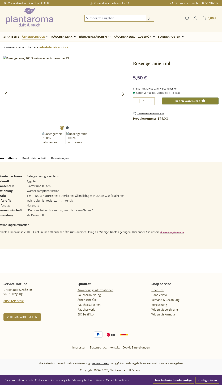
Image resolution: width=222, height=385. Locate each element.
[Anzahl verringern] (136, 101)
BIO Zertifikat (86, 314)
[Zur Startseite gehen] (29, 17)
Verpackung (159, 305)
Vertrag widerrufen (22, 317)
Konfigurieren (207, 380)
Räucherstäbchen (89, 305)
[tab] (34, 158)
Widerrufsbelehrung (164, 309)
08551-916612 (13, 301)
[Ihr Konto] (195, 18)
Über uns (157, 290)
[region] (65, 100)
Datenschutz (98, 347)
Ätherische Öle (87, 300)
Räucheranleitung (89, 295)
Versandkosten (100, 363)
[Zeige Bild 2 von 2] (67, 127)
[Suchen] (150, 18)
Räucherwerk (86, 309)
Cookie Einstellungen (136, 347)
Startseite (9, 47)
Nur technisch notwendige (173, 380)
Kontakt (114, 347)
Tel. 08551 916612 (207, 3)
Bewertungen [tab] (60, 158)
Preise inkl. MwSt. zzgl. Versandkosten (155, 88)
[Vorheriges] (6, 93)
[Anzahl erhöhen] (151, 101)
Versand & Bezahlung (165, 300)
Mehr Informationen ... (119, 380)
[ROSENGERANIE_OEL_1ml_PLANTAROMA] (64, 93)
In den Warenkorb (188, 101)
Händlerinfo (159, 295)
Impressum (79, 347)
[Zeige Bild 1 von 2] (62, 127)
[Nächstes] (123, 93)
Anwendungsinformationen (95, 290)
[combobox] (115, 18)
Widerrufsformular (163, 314)
